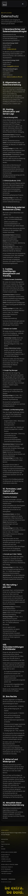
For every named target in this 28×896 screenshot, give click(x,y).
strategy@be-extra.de (13, 66)
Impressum (4, 879)
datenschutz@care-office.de (14, 77)
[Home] (4, 4)
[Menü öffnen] (22, 4)
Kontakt (3, 849)
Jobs (2, 846)
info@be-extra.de (11, 49)
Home (2, 841)
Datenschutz (12, 879)
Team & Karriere (5, 844)
